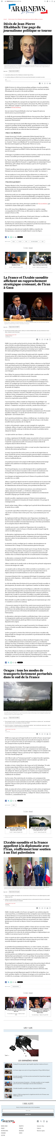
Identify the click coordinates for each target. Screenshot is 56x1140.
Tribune (21, 1128)
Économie (3, 1133)
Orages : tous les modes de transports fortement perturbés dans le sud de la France (28, 673)
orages (14, 805)
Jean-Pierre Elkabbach (34, 241)
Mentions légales (41, 1131)
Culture (3, 1135)
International (4, 1131)
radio (26, 241)
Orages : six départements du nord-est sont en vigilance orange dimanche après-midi (16, 829)
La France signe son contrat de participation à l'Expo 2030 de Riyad (31, 1070)
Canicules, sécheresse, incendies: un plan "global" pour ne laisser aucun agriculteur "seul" (40, 829)
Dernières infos (22, 997)
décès (42, 241)
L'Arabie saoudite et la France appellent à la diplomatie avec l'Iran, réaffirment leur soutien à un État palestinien (27, 847)
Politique (20, 241)
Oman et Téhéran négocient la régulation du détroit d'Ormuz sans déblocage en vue (31, 1095)
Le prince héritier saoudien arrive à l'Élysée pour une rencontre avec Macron (15, 1010)
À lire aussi (28, 248)
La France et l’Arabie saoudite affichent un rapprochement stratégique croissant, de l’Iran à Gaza (27, 283)
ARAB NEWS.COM (10, 1)
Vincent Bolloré (42, 204)
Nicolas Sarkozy (16, 107)
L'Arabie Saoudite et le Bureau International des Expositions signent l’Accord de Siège (31, 1077)
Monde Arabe (4, 1126)
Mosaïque (21, 1131)
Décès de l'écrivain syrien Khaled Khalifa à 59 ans (16, 264)
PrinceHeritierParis (16, 986)
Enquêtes (21, 1126)
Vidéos (20, 1133)
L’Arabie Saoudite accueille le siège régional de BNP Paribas (29, 1088)
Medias (14, 241)
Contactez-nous (40, 1126)
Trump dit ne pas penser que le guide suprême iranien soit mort (30, 1064)
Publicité (39, 1128)
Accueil (5, 19)
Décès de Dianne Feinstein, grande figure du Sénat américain (40, 264)
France (2, 1128)
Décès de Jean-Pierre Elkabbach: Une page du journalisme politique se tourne (25, 19)
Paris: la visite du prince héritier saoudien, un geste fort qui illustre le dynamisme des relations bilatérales (40, 1010)
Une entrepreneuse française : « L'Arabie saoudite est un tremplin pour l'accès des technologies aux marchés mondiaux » (31, 1083)
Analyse (48, 997)
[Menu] (2, 1)
